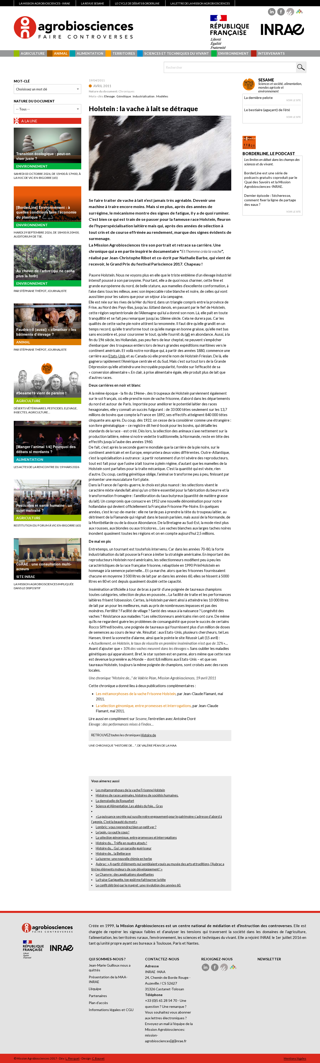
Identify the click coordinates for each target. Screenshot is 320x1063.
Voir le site (293, 100)
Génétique (123, 96)
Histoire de (148, 735)
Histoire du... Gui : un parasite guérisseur (124, 848)
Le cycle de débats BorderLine (137, 3)
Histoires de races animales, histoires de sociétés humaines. (137, 795)
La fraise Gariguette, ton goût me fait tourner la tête (131, 880)
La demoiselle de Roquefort (115, 801)
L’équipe (95, 989)
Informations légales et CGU (111, 1010)
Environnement (233, 53)
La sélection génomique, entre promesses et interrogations (136, 837)
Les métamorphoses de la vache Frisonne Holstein (130, 790)
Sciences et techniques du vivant (176, 53)
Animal (61, 53)
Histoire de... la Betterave (113, 853)
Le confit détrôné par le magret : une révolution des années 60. (138, 885)
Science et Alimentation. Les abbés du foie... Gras (129, 806)
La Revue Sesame (92, 3)
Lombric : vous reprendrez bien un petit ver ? (126, 827)
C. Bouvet (98, 1058)
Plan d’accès (98, 1003)
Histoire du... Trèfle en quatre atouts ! (121, 843)
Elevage (109, 96)
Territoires (123, 53)
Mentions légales (295, 1058)
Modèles (162, 96)
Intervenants (271, 53)
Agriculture (33, 53)
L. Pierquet (73, 1058)
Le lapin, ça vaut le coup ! (113, 832)
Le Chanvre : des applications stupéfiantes (125, 874)
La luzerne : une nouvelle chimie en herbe (124, 859)
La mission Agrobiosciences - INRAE (44, 3)
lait (187, 334)
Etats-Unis (117, 356)
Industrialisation (143, 96)
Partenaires (98, 996)
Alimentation (90, 53)
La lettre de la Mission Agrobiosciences (200, 3)
